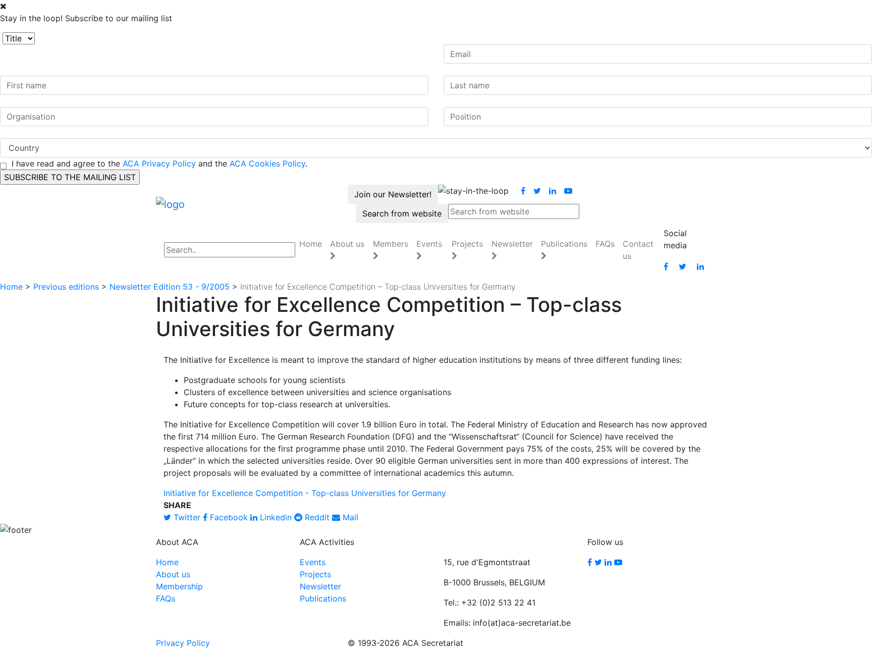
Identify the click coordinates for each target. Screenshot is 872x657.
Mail (349, 517)
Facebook (227, 517)
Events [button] (429, 244)
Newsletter (320, 586)
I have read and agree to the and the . (159, 163)
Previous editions (66, 287)
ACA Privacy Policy (159, 163)
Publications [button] (564, 244)
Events (312, 562)
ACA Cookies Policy (267, 163)
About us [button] (347, 244)
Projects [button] (467, 244)
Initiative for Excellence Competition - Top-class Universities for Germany (305, 493)
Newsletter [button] (512, 244)
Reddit (316, 517)
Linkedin (274, 517)
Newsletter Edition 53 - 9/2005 (170, 287)
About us (173, 574)
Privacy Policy (183, 643)
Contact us (638, 250)
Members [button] (390, 244)
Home (310, 244)
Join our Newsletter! (392, 194)
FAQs (605, 244)
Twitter (185, 517)
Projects (315, 574)
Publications (323, 598)
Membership (179, 586)
